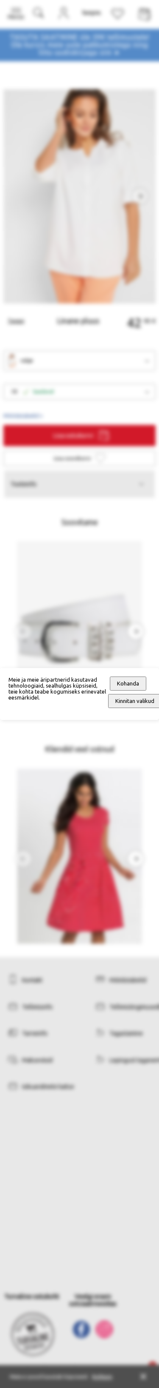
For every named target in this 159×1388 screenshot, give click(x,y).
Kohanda (128, 683)
